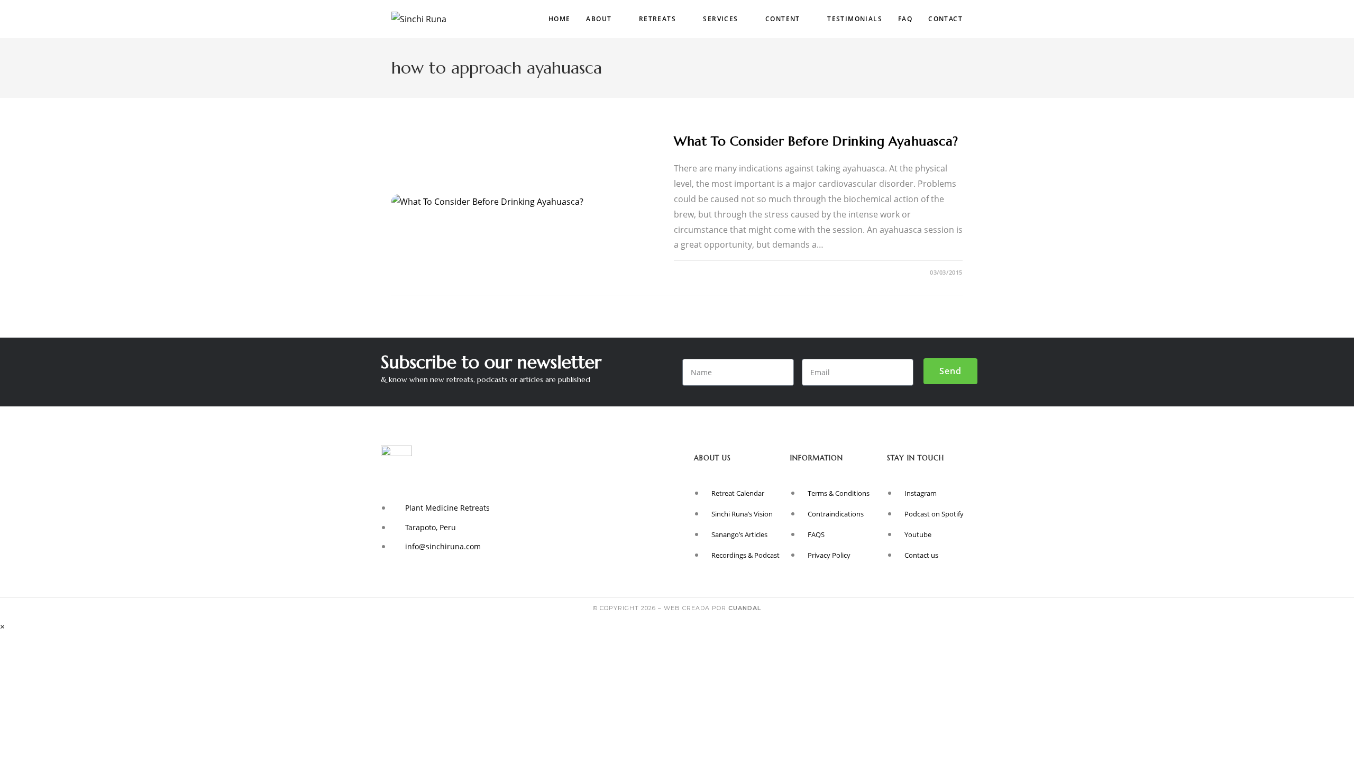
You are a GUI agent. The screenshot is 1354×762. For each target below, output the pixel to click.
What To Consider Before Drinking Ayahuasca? (816, 141)
